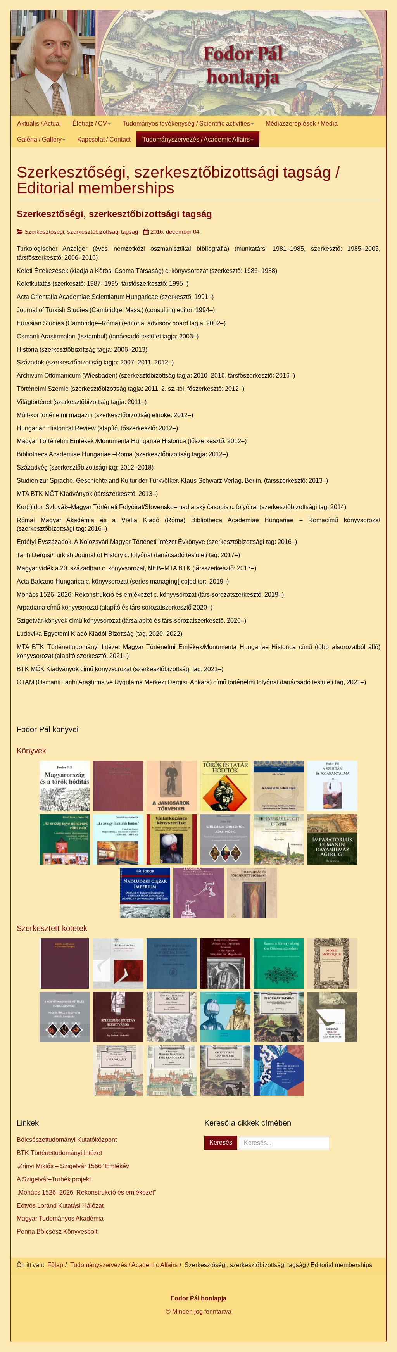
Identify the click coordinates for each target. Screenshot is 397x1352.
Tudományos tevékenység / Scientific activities (186, 123)
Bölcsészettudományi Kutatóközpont (67, 1139)
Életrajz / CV (89, 123)
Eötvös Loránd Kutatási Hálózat (60, 1205)
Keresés (220, 1142)
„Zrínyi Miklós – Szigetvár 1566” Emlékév (73, 1166)
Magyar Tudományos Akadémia (60, 1218)
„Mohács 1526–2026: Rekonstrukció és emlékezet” (86, 1192)
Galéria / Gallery (39, 139)
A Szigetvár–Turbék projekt (54, 1179)
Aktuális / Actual (39, 123)
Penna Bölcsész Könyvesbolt (57, 1231)
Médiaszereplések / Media (302, 123)
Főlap (55, 1265)
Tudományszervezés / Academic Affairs (196, 139)
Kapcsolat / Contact (104, 139)
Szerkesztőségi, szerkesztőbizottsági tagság (114, 214)
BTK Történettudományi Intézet (59, 1153)
